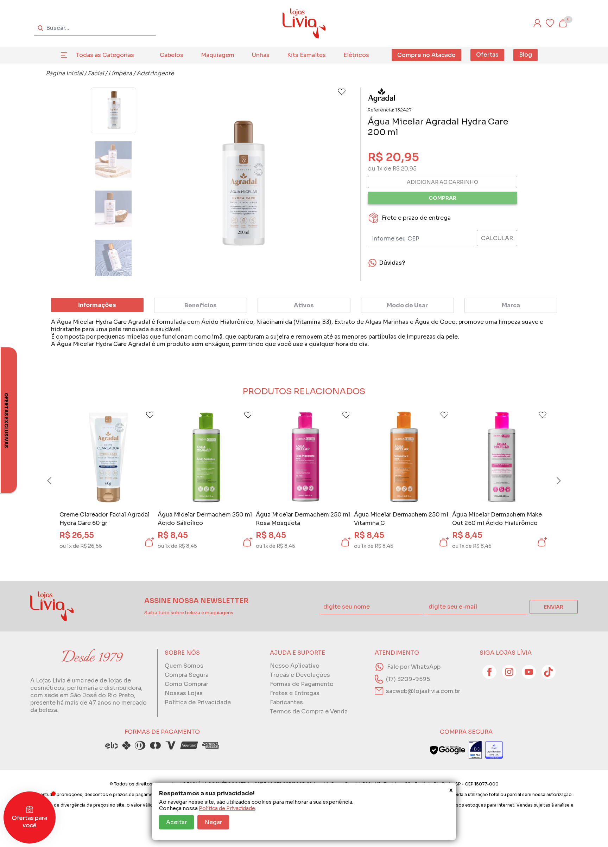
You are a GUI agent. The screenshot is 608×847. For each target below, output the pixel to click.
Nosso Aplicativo (294, 665)
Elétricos (356, 55)
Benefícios (200, 305)
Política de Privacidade (227, 808)
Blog (525, 54)
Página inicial (64, 73)
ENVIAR (553, 607)
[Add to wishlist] (341, 92)
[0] (562, 23)
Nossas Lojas (184, 693)
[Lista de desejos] (550, 23)
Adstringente (155, 73)
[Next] (552, 480)
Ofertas (487, 54)
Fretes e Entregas (294, 693)
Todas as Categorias (105, 55)
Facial (96, 73)
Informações (97, 305)
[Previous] (56, 480)
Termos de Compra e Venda (309, 711)
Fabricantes (286, 702)
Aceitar (176, 822)
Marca (511, 305)
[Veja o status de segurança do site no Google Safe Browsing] (447, 750)
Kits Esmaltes (306, 55)
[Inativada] (475, 750)
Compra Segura (187, 675)
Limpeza (120, 73)
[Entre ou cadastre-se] (537, 23)
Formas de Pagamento (302, 684)
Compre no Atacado (426, 55)
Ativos (304, 305)
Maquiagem (217, 55)
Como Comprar (186, 684)
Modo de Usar (407, 305)
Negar (213, 822)
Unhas (261, 55)
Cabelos (171, 55)
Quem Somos (184, 665)
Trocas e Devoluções (300, 675)
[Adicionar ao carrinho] (149, 542)
